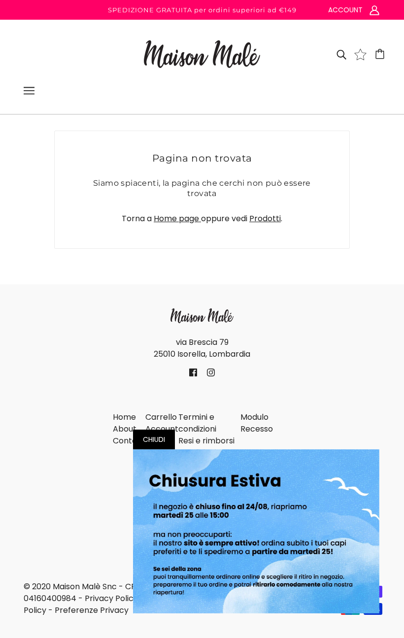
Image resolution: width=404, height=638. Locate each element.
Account (161, 429)
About (124, 429)
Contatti (129, 440)
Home (124, 417)
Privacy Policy (111, 598)
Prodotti (265, 218)
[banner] (202, 53)
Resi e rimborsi (206, 440)
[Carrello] (381, 54)
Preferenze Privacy (92, 610)
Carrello (161, 417)
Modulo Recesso (256, 423)
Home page (177, 218)
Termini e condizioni (197, 423)
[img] (341, 54)
